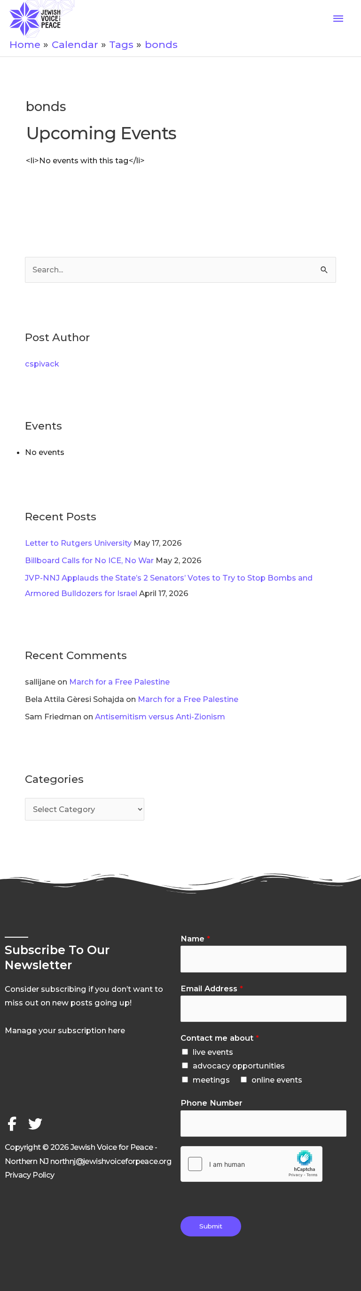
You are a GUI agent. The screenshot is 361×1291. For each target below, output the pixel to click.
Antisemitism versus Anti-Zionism (160, 716)
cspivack (42, 363)
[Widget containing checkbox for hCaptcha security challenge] (251, 1164)
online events (276, 1079)
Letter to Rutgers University (78, 543)
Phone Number (211, 1103)
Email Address (211, 988)
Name (195, 938)
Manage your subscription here (65, 1030)
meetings (211, 1079)
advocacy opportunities (239, 1065)
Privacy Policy (30, 1174)
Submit (210, 1226)
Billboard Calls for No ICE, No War (89, 560)
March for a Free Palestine (119, 681)
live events (213, 1052)
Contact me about (219, 1038)
